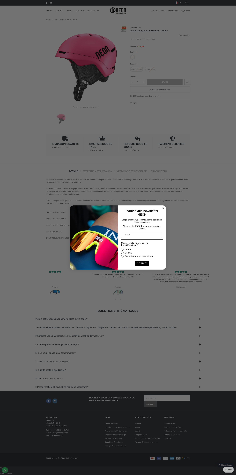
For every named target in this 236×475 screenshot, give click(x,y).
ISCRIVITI (142, 263)
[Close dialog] (163, 208)
